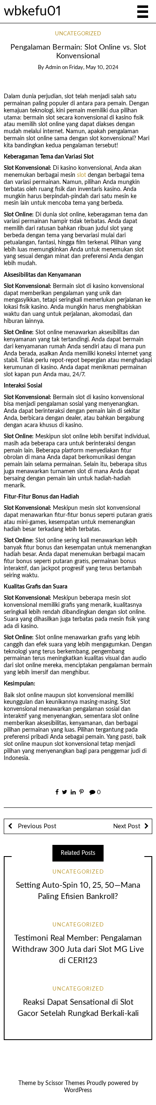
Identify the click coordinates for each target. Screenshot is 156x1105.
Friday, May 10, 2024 (94, 67)
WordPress (78, 1090)
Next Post (126, 826)
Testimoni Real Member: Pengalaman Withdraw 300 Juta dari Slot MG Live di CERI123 (78, 949)
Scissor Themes (65, 1083)
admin (53, 67)
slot (81, 175)
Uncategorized (78, 34)
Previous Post (36, 826)
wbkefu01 (32, 11)
